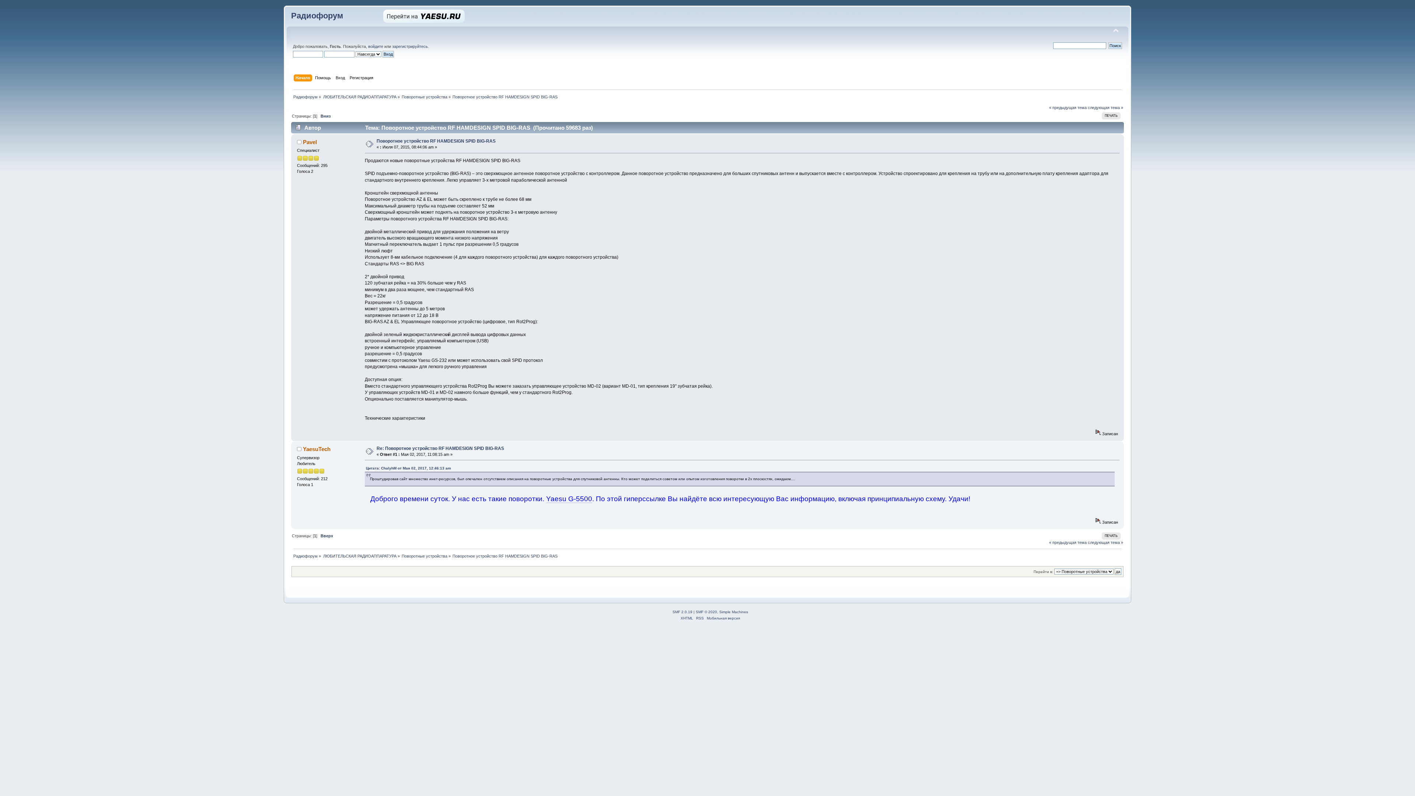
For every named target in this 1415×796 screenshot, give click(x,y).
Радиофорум (317, 15)
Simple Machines (733, 612)
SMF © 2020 (706, 612)
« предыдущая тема (1068, 107)
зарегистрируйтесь (410, 46)
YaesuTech (317, 449)
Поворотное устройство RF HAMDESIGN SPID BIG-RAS (436, 141)
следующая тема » (1105, 107)
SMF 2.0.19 (682, 612)
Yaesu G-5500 (569, 499)
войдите (375, 46)
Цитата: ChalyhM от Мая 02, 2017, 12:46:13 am (408, 468)
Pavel (310, 142)
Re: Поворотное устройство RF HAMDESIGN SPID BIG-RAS (440, 448)
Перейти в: (1043, 572)
